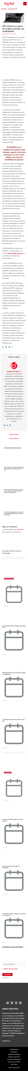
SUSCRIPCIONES (14, 1049)
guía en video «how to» (15, 253)
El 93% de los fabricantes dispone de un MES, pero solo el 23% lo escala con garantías (13, 491)
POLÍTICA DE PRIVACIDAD (14, 1059)
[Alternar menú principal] (25, 3)
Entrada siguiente (14, 438)
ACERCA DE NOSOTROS (14, 1057)
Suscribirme (7, 974)
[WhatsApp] (12, 347)
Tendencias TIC (8, 772)
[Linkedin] (9, 347)
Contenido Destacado (9, 578)
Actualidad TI (12, 9)
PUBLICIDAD (14, 1052)
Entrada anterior (14, 434)
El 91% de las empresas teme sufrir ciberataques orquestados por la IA (14, 469)
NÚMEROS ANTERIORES (14, 1054)
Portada (3, 9)
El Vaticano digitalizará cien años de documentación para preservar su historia (14, 513)
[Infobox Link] (14, 552)
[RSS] (20, 1003)
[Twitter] (16, 1003)
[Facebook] (6, 347)
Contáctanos (6, 1041)
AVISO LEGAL (14, 1064)
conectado (20, 529)
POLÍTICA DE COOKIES (14, 1062)
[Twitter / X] (3, 347)
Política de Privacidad (10, 969)
